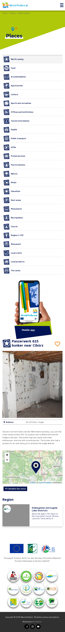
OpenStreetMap (45, 482)
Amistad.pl (37, 621)
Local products (17, 261)
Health (14, 129)
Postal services (18, 156)
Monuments (16, 209)
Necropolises (17, 218)
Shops (13, 182)
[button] (57, 384)
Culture (14, 94)
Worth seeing (24, 13)
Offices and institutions (22, 112)
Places (13, 13)
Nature (14, 174)
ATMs (13, 147)
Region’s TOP (17, 235)
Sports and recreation (21, 103)
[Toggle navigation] (61, 5)
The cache (15, 270)
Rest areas (16, 200)
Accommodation (18, 77)
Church (14, 226)
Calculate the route (16, 489)
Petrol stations (18, 165)
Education (15, 191)
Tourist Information (20, 121)
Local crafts (16, 253)
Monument (16, 244)
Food (13, 68)
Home (5, 13)
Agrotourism (17, 85)
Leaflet (32, 482)
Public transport (18, 138)
